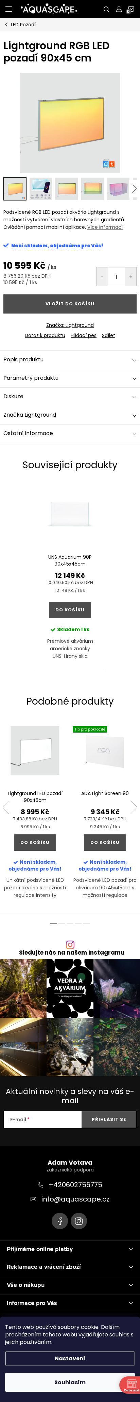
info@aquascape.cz (75, 1199)
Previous (6, 807)
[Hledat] (106, 9)
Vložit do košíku (70, 304)
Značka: (70, 325)
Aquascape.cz (60, 1221)
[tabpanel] (70, 576)
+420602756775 (75, 1185)
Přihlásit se (109, 1119)
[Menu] (9, 9)
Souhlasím (70, 1382)
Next (133, 807)
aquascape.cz (79, 1221)
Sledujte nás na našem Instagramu (71, 953)
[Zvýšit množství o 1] (130, 276)
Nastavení (70, 1358)
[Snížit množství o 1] (102, 276)
